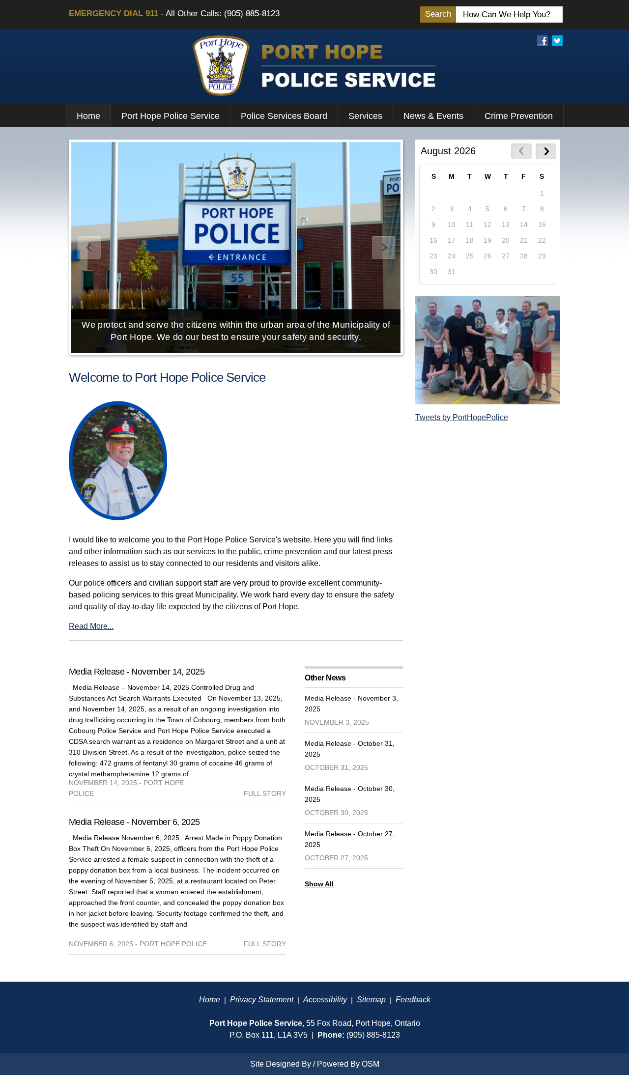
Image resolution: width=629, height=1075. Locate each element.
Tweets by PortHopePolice (461, 417)
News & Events (433, 116)
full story (265, 793)
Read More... (91, 626)
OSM (370, 1064)
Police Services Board (284, 116)
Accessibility (325, 999)
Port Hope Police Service (170, 116)
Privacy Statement (261, 999)
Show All (319, 884)
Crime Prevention (519, 116)
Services (365, 116)
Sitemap (371, 999)
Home (88, 116)
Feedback (413, 999)
